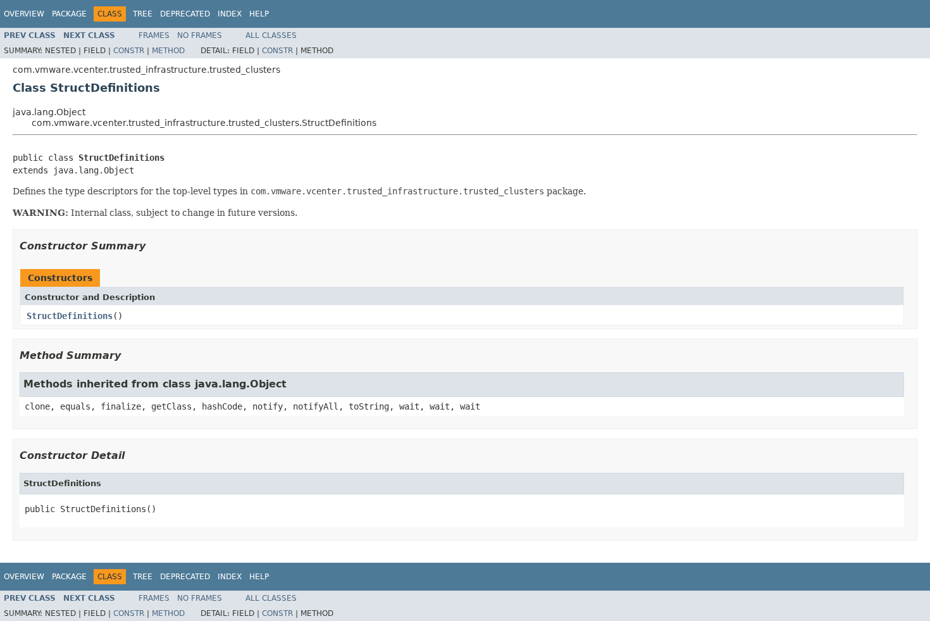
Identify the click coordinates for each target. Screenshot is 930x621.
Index (230, 13)
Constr (128, 50)
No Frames (199, 35)
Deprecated (185, 13)
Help (259, 13)
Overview (24, 13)
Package (69, 13)
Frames (154, 35)
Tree (142, 13)
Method (168, 50)
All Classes (271, 35)
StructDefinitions (70, 316)
